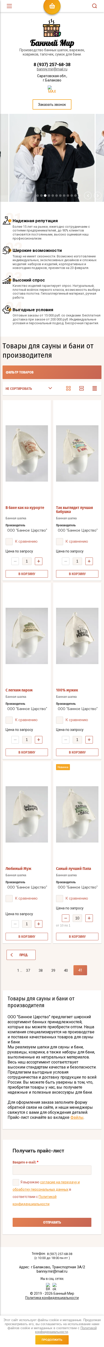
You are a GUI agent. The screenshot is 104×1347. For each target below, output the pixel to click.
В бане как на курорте (25, 508)
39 (53, 970)
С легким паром (19, 690)
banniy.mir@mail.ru (52, 69)
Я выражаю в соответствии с (46, 1193)
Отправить (52, 1222)
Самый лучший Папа (73, 869)
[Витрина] (68, 388)
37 (28, 970)
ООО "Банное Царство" (27, 530)
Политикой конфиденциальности (66, 1330)
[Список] (81, 388)
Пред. (23, 955)
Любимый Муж (18, 869)
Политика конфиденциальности (52, 1298)
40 (66, 970)
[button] (37, 195)
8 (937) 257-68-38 (52, 64)
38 (41, 970)
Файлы (77, 1117)
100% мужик (67, 690)
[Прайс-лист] (94, 388)
